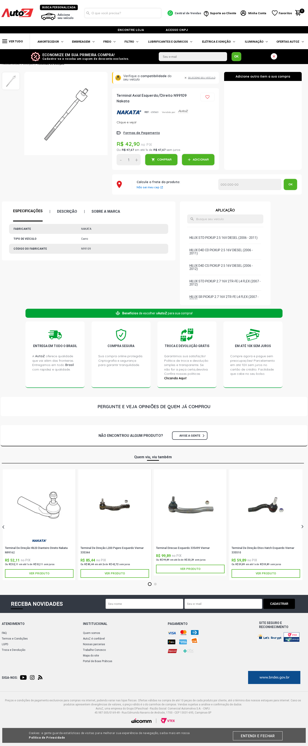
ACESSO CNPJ (177, 29)
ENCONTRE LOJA (131, 29)
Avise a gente (189, 435)
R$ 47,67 (128, 150)
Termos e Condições (15, 638)
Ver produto (39, 573)
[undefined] (66, 117)
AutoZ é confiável (94, 638)
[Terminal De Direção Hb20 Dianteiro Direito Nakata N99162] (39, 505)
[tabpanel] (39, 524)
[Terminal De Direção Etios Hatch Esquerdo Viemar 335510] (266, 505)
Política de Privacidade (47, 737)
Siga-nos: (10, 677)
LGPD (5, 644)
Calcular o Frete (249, 184)
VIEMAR (114, 542)
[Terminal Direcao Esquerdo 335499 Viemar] (190, 505)
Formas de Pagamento (141, 133)
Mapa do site (91, 655)
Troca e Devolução (13, 650)
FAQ (4, 633)
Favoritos (285, 13)
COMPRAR (164, 159)
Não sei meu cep (148, 187)
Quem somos (91, 633)
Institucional (95, 624)
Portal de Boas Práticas (97, 661)
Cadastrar (279, 604)
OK (236, 56)
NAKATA (129, 112)
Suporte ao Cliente (223, 13)
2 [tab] (155, 584)
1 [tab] (150, 584)
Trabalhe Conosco (94, 650)
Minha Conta (257, 13)
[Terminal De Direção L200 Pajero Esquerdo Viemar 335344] (115, 505)
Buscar (88, 13)
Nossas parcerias (94, 644)
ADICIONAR (201, 159)
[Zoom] (11, 81)
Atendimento (13, 624)
